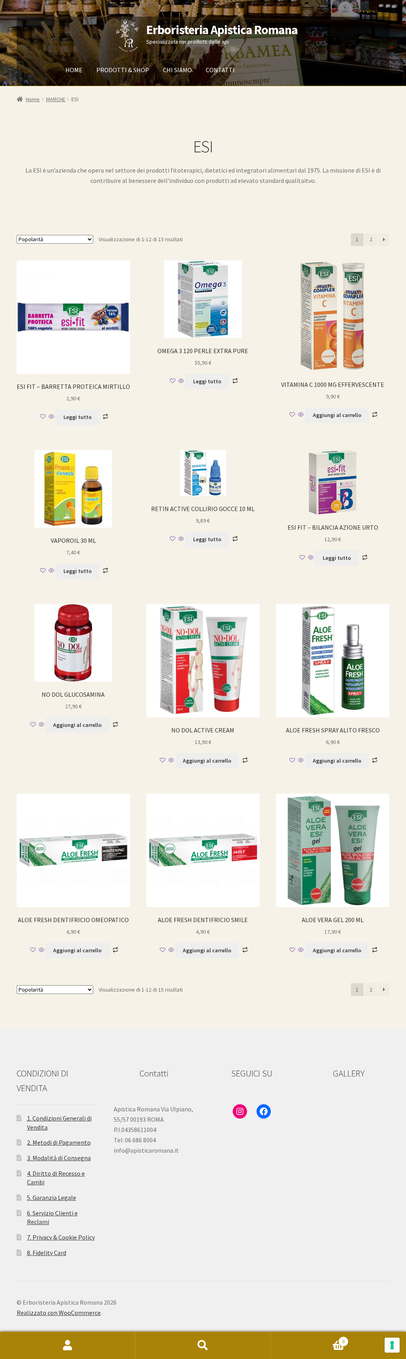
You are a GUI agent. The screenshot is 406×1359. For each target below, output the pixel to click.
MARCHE (55, 99)
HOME (73, 70)
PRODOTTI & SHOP (122, 70)
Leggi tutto (77, 417)
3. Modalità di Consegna (59, 1158)
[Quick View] (52, 417)
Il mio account (67, 1345)
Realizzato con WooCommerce (59, 1313)
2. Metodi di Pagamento (59, 1142)
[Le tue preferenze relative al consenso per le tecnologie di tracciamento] (392, 1345)
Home (33, 99)
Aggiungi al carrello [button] (337, 415)
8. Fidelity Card (46, 1253)
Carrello (308, 1338)
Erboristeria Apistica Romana (222, 30)
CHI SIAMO (177, 70)
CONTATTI (220, 70)
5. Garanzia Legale (51, 1197)
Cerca (202, 1345)
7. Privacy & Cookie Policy (61, 1237)
